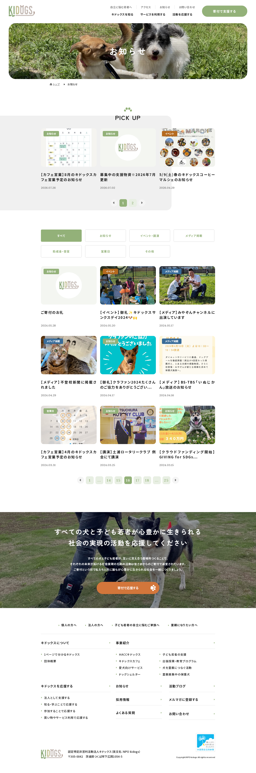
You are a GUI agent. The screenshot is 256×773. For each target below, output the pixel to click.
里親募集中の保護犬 (176, 674)
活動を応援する (182, 14)
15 (118, 480)
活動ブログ (177, 686)
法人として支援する (57, 698)
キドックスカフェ (129, 661)
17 (137, 480)
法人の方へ (95, 625)
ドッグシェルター (130, 674)
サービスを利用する (153, 14)
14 (109, 480)
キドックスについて (55, 642)
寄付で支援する (224, 11)
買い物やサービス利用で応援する (66, 717)
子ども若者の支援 (174, 654)
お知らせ (165, 7)
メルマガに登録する (184, 699)
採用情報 (123, 699)
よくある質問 (125, 712)
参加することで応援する (60, 711)
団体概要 (50, 661)
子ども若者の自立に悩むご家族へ (137, 625)
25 (166, 480)
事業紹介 (123, 642)
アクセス (146, 7)
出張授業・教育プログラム (179, 661)
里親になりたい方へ (184, 625)
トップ (56, 84)
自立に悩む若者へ (121, 7)
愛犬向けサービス (131, 668)
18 (147, 480)
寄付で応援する (128, 588)
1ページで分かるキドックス (62, 654)
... (99, 480)
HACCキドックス (130, 654)
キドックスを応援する (57, 686)
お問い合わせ (187, 7)
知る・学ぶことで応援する (60, 704)
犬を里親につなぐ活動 (177, 668)
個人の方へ (69, 625)
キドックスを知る (122, 14)
